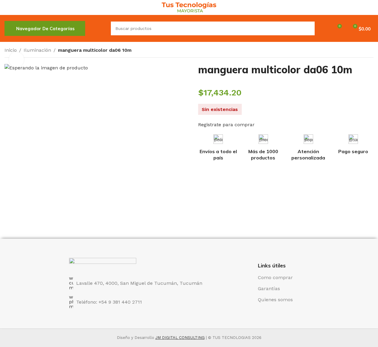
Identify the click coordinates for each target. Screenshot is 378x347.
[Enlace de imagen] (102, 263)
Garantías (269, 288)
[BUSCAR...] (308, 28)
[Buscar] (98, 28)
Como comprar (275, 277)
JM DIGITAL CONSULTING (180, 337)
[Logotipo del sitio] (189, 7)
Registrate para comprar (226, 124)
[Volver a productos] (362, 50)
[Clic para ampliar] (16, 59)
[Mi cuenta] (323, 28)
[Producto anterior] (355, 50)
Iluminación (37, 50)
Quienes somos (275, 299)
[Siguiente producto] (370, 50)
